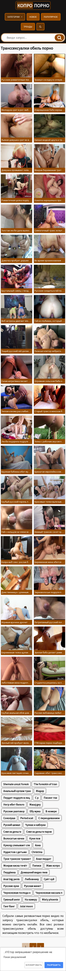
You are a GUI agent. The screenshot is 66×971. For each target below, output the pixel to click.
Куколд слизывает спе (16, 845)
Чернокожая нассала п (49, 892)
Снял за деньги (12, 831)
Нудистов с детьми (15, 852)
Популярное (51, 16)
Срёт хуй (49, 879)
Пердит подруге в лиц (16, 797)
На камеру (31, 899)
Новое (33, 16)
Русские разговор (14, 811)
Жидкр (40, 791)
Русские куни (11, 886)
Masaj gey (35, 804)
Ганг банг (9, 906)
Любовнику (32, 879)
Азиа (38, 845)
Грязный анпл (11, 899)
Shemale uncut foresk (16, 784)
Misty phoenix (50, 899)
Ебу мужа (35, 811)
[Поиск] (59, 37)
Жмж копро (53, 865)
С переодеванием (49, 818)
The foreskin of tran (45, 784)
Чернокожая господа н (16, 892)
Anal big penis (11, 879)
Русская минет (32, 886)
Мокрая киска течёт (15, 865)
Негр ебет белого (13, 804)
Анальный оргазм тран (17, 791)
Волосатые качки (13, 838)
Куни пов (34, 838)
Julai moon (26, 906)
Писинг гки (50, 797)
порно (33, 5)
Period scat (26, 818)
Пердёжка (9, 872)
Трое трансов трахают (17, 858)
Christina (37, 852)
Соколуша (9, 818)
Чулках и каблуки (35, 824)
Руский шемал (11, 824)
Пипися (36, 865)
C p (37, 797)
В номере (51, 811)
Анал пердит (43, 858)
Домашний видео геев (34, 872)
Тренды (28, 26)
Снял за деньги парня (39, 831)
